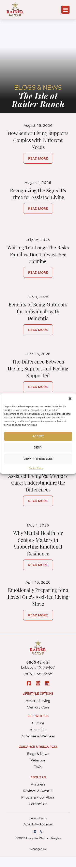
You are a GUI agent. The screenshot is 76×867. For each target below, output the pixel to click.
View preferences (38, 458)
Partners (38, 784)
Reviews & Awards (38, 791)
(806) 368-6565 (38, 674)
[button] (70, 399)
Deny (38, 447)
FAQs (38, 767)
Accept (38, 436)
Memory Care (38, 707)
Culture (38, 723)
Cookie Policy (36, 468)
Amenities (38, 729)
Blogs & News (38, 753)
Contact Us (38, 804)
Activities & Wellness (38, 736)
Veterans (38, 760)
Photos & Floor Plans (38, 797)
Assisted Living (38, 700)
